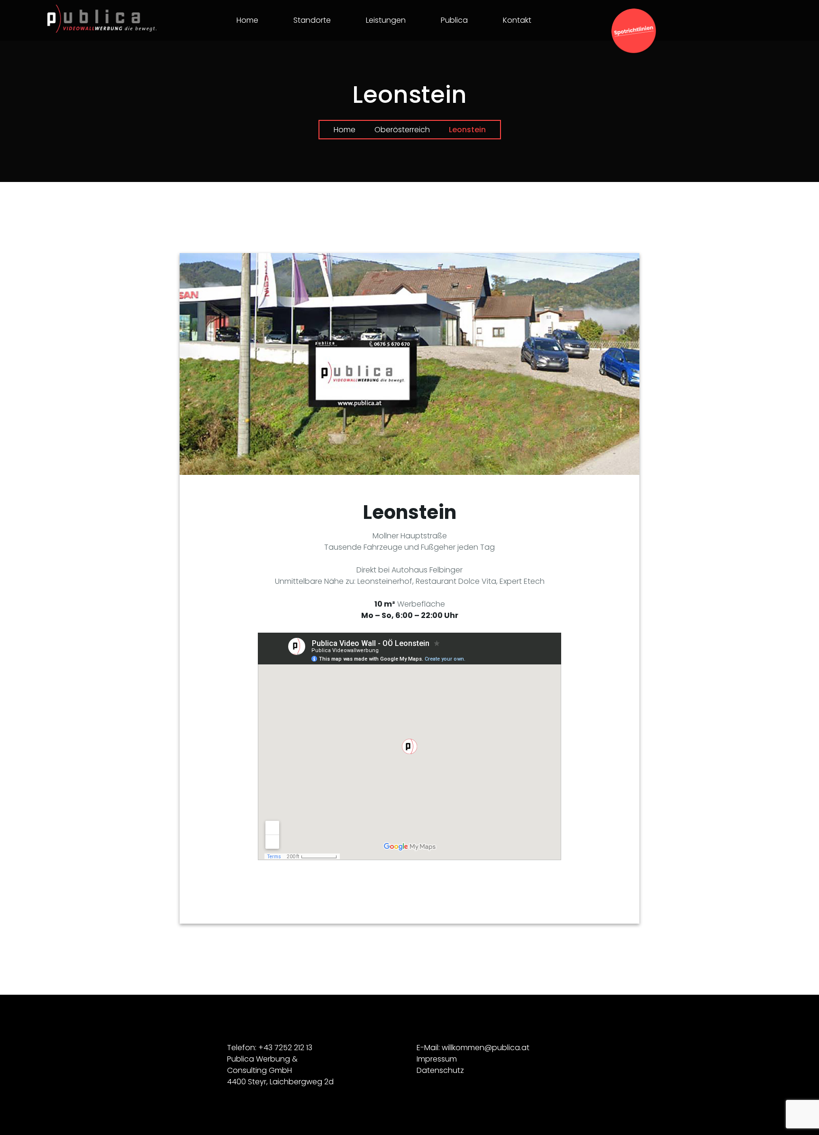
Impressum (437, 1058)
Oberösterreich (402, 129)
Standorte (312, 20)
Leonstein (409, 512)
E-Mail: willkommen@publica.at (473, 1047)
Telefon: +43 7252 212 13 (269, 1047)
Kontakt (517, 20)
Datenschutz (440, 1070)
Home (247, 20)
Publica (454, 20)
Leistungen (386, 20)
